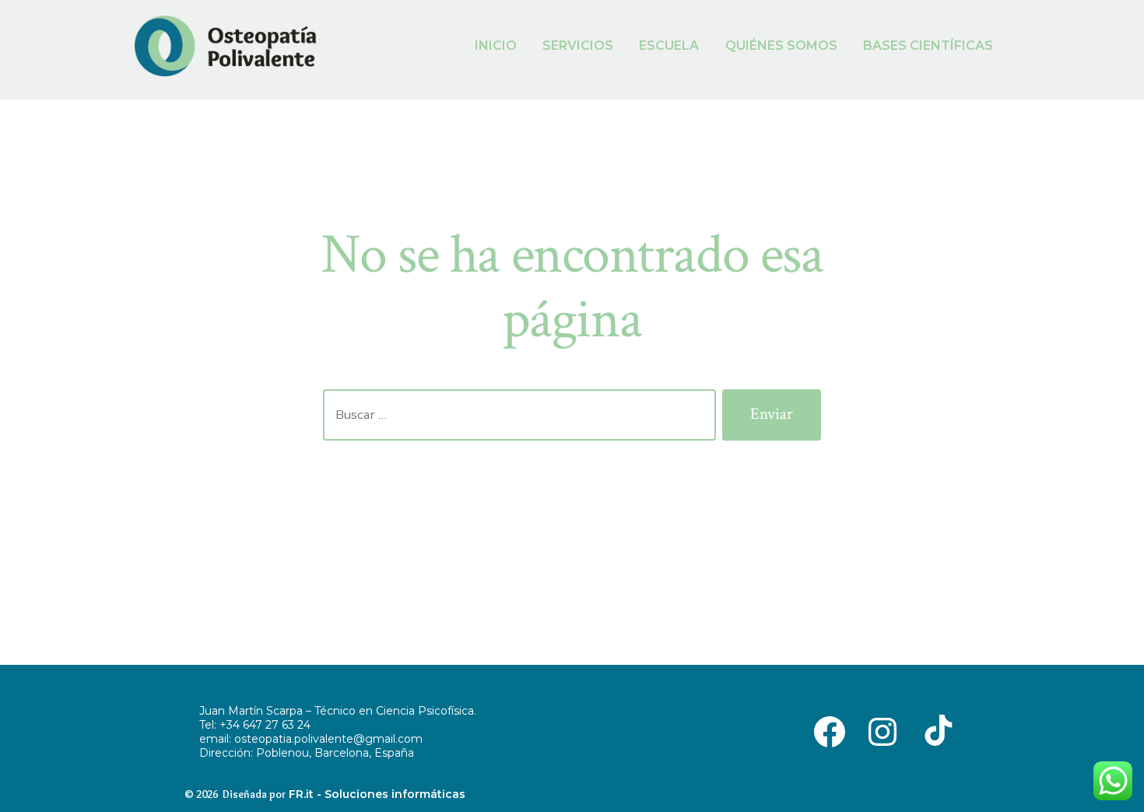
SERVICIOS (577, 45)
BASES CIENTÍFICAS (928, 45)
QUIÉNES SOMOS (781, 45)
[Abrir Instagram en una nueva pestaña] (882, 730)
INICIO (496, 45)
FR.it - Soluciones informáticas (377, 794)
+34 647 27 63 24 (265, 725)
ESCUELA (669, 45)
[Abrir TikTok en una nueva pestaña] (935, 730)
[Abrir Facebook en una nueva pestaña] (829, 730)
